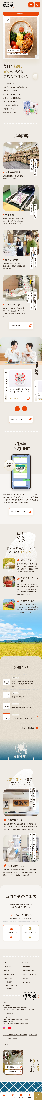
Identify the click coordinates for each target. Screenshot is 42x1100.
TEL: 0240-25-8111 (9, 1023)
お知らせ (25, 978)
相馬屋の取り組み (9, 974)
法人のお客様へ (33, 1034)
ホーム (5, 962)
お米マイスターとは (11, 985)
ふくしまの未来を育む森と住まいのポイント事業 (15, 1034)
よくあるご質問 (7, 1038)
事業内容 (6, 970)
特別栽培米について (28, 970)
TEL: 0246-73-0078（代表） (11, 1009)
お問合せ (15, 1038)
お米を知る (8, 982)
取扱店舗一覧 (26, 966)
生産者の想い (9, 988)
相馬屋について (8, 966)
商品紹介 (25, 962)
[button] (17, 408)
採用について (26, 982)
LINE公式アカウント (29, 974)
